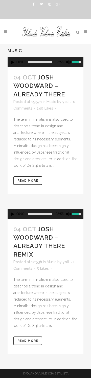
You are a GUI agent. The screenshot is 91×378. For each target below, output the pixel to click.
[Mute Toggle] (68, 62)
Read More (27, 180)
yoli (65, 102)
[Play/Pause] (12, 62)
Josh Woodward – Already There (39, 86)
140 (45, 108)
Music (51, 102)
